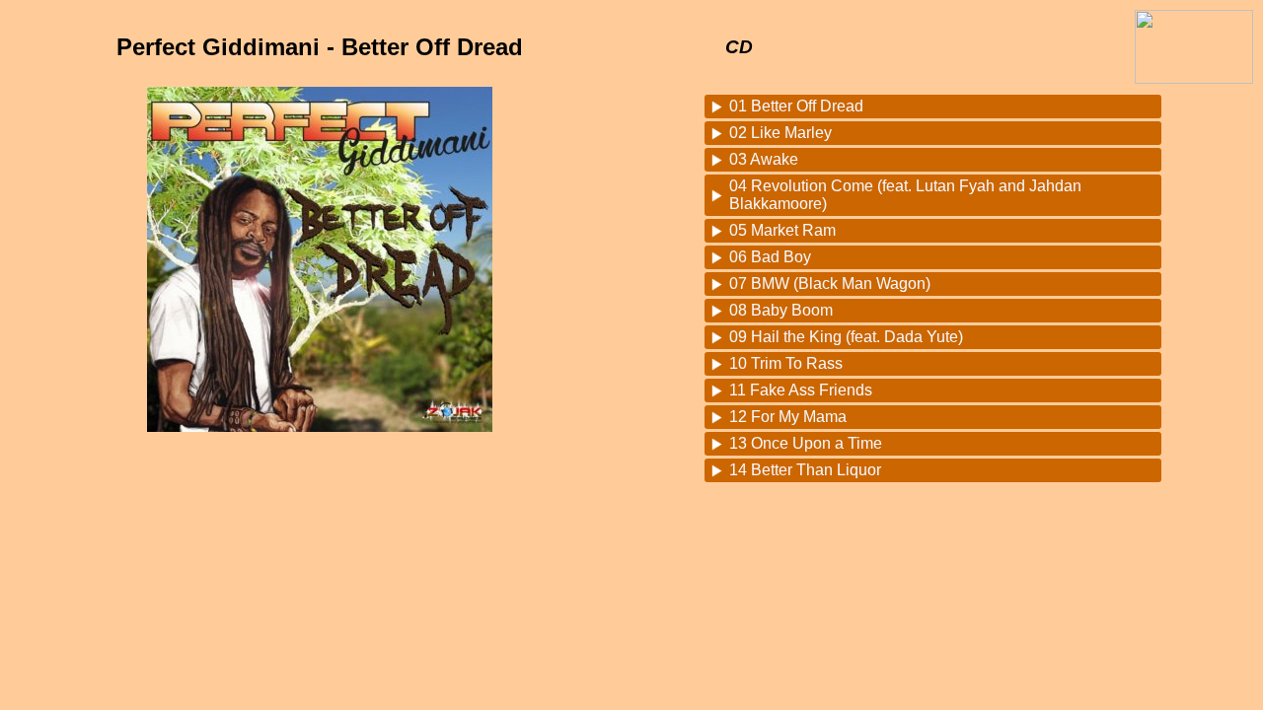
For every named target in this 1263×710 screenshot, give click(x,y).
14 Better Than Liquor (805, 470)
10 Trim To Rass (786, 363)
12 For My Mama (788, 416)
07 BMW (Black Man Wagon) (829, 283)
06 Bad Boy (770, 256)
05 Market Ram (782, 230)
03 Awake (763, 159)
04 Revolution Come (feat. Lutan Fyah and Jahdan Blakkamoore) (905, 195)
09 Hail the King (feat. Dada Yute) (846, 336)
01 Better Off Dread (796, 106)
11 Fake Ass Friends (800, 390)
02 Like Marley (780, 132)
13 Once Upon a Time (805, 443)
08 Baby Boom (781, 310)
